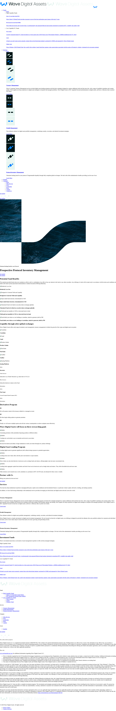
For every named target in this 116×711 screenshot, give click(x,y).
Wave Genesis (9, 599)
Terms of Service (7, 709)
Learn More (9, 94)
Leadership (9, 186)
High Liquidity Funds (8, 593)
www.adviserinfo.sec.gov (6, 653)
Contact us (9, 191)
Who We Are (9, 183)
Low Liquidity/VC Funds (9, 597)
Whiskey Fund (10, 602)
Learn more (3, 506)
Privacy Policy (6, 707)
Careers (8, 189)
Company (5, 181)
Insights (5, 179)
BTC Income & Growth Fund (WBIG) (16, 596)
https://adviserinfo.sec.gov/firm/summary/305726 (50, 692)
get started (2, 193)
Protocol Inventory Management (15, 172)
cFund (7, 600)
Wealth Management (11, 128)
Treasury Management (12, 85)
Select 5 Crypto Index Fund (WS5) (15, 594)
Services (5, 50)
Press (7, 188)
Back (7, 11)
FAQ (7, 185)
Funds (4, 10)
